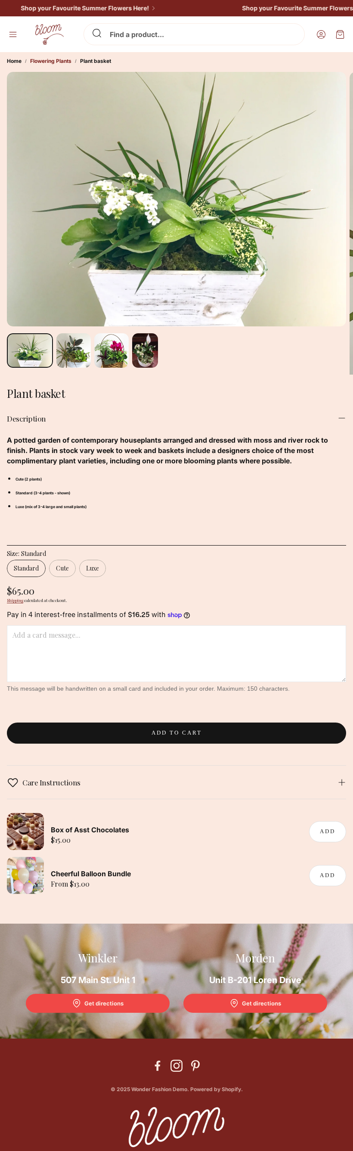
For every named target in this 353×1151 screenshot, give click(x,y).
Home (14, 61)
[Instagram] (176, 1066)
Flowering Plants (50, 61)
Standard (26, 568)
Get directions (104, 1003)
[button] (194, 34)
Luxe (92, 568)
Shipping (15, 600)
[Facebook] (158, 1066)
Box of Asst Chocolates (90, 829)
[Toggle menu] (13, 34)
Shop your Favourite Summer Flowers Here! (73, 8)
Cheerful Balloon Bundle (91, 873)
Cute (62, 568)
